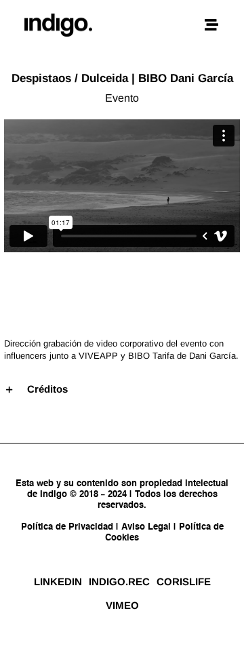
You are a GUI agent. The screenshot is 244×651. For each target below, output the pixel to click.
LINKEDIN (58, 581)
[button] (122, 389)
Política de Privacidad (68, 527)
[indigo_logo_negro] (58, 18)
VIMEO (122, 605)
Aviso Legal (146, 527)
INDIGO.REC (119, 581)
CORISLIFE (184, 581)
